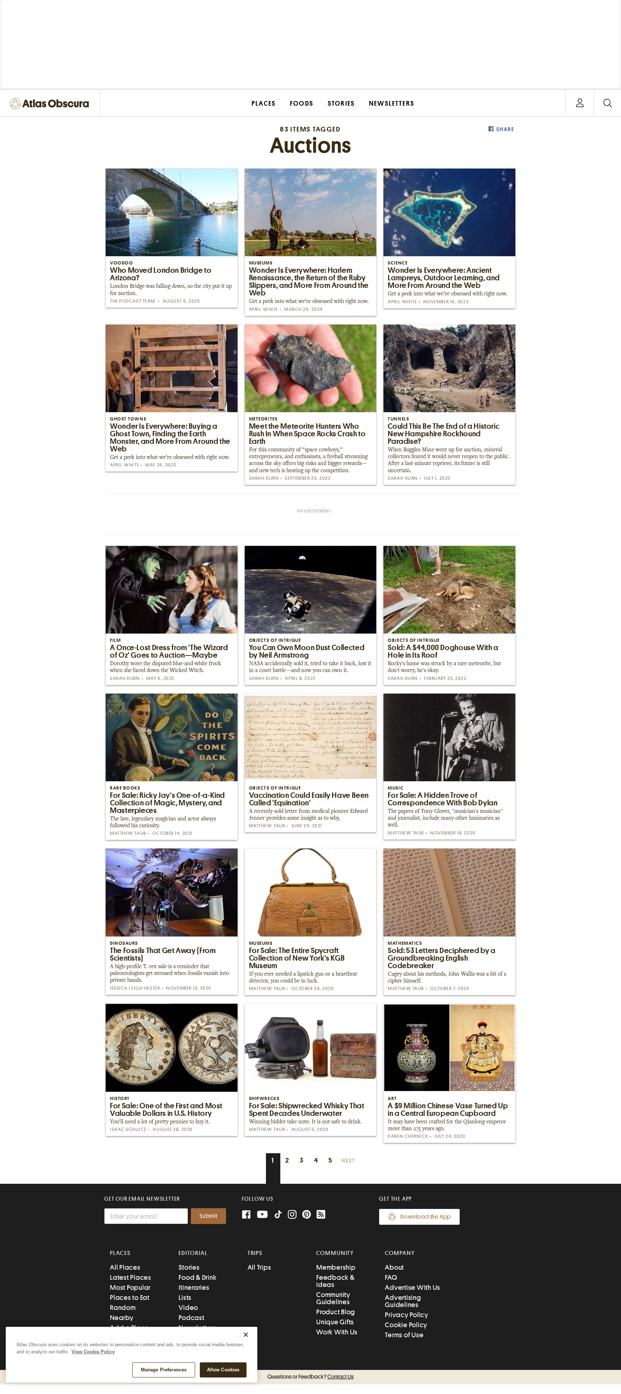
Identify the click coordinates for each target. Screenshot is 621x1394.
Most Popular (130, 1287)
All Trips (259, 1267)
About (394, 1267)
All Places (125, 1267)
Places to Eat (130, 1297)
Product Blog (335, 1311)
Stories (189, 1267)
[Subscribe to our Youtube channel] (262, 1215)
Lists (185, 1297)
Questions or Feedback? (310, 1377)
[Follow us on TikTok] (278, 1216)
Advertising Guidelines (403, 1301)
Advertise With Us (412, 1287)
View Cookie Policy (93, 1351)
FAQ (391, 1277)
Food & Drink (197, 1277)
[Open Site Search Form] (607, 103)
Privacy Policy (406, 1314)
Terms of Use (404, 1334)
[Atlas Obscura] (51, 104)
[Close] (246, 1335)
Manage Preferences (164, 1369)
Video (188, 1307)
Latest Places (130, 1277)
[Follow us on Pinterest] (306, 1215)
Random (123, 1307)
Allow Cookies (223, 1369)
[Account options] (580, 103)
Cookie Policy (406, 1324)
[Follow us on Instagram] (292, 1215)
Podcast (191, 1317)
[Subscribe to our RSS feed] (321, 1215)
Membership (336, 1267)
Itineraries (194, 1287)
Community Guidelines (333, 1298)
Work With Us (337, 1332)
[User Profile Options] (580, 103)
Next (348, 1161)
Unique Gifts (335, 1322)
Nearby (122, 1317)
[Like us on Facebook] (246, 1215)
